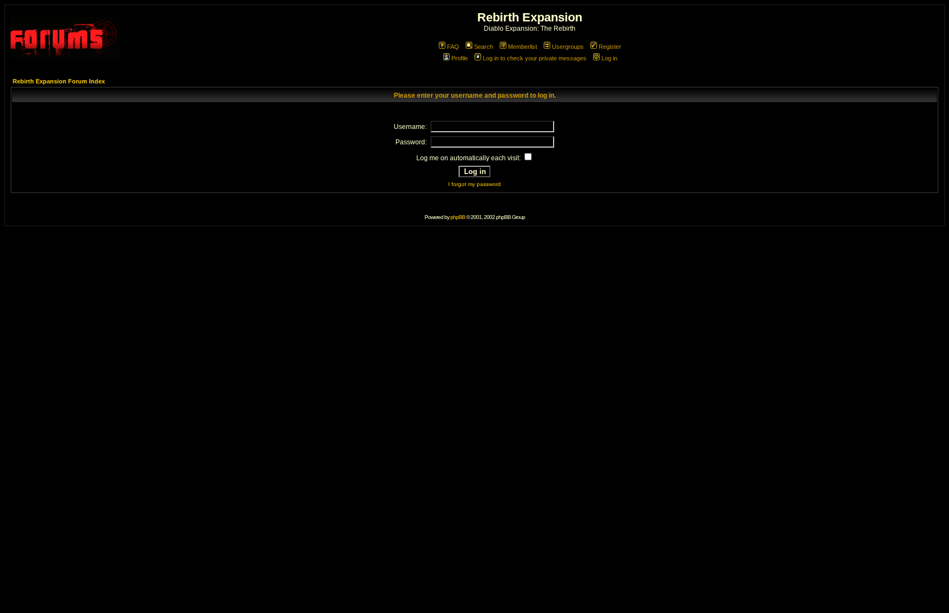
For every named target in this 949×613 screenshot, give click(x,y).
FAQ (453, 46)
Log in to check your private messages (535, 58)
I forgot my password (474, 184)
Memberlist (522, 46)
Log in (609, 58)
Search (483, 46)
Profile (459, 58)
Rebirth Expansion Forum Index (59, 81)
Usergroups (568, 46)
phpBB (457, 217)
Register (610, 46)
